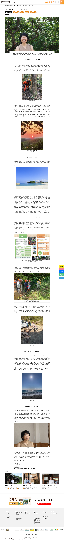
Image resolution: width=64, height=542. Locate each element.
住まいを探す (36, 513)
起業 (11, 487)
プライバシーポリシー (30, 534)
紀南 (31, 12)
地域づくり (17, 487)
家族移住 (10, 488)
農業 (14, 487)
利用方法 (35, 512)
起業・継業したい (27, 513)
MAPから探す (45, 512)
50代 (15, 488)
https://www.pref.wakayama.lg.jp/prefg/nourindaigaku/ (24, 468)
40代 (35, 12)
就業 (14, 12)
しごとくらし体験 (32, 487)
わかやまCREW (18, 519)
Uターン (6, 488)
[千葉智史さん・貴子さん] (31, 479)
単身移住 (26, 12)
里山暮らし (28, 488)
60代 (18, 488)
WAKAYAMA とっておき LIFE (45, 517)
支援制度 (35, 514)
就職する (26, 512)
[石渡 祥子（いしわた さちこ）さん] (50, 479)
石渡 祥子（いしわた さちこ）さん (48, 485)
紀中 (13, 488)
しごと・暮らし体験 (19, 515)
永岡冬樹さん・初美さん (9, 485)
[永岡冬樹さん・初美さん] (13, 479)
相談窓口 (8, 517)
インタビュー (45, 518)
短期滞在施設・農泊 (19, 518)
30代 (34, 488)
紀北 (43, 488)
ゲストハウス (18, 517)
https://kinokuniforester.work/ (20, 466)
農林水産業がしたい (28, 514)
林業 (18, 12)
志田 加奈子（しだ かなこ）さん (16, 9)
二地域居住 (17, 514)
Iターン (22, 12)
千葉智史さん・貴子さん (27, 485)
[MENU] (62, 2)
